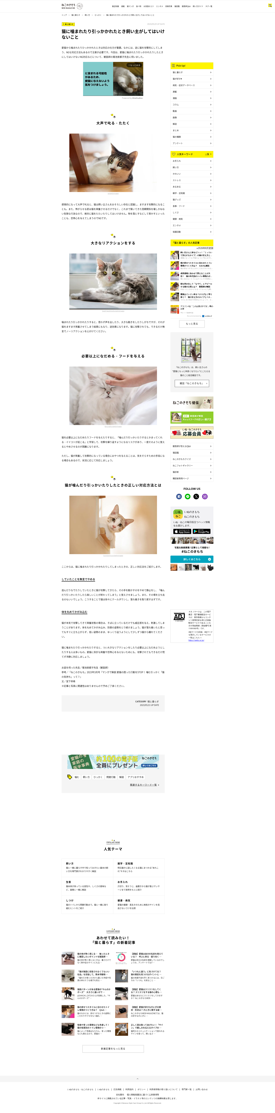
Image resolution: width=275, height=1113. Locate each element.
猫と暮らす (75, 15)
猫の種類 (177, 136)
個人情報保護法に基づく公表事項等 (143, 1095)
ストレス (177, 180)
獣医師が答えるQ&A (182, 446)
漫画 (175, 98)
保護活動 (177, 231)
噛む (77, 777)
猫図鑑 (177, 6)
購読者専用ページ (181, 478)
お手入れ (177, 160)
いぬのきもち (103, 1089)
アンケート (178, 143)
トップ (64, 15)
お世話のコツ (149, 6)
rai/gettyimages (113, 193)
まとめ (176, 130)
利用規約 (129, 1089)
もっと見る (192, 323)
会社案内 (120, 1095)
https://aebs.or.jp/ (196, 640)
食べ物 (138, 6)
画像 (175, 117)
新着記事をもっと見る (113, 1048)
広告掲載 (117, 1089)
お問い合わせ (202, 1089)
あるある (177, 186)
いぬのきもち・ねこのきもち (80, 1089)
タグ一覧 (208, 6)
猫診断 (176, 471)
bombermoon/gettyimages (113, 556)
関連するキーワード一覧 (143, 784)
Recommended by (194, 316)
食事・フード (179, 205)
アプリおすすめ (136, 777)
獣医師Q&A (186, 6)
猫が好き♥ (177, 78)
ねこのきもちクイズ (182, 459)
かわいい (177, 173)
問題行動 (111, 777)
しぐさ (176, 212)
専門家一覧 (187, 1089)
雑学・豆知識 (179, 193)
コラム (176, 104)
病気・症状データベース (184, 85)
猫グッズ (177, 199)
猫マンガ (130, 6)
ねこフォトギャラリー (183, 465)
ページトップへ (137, 1079)
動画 (175, 110)
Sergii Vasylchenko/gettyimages (113, 311)
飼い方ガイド (198, 6)
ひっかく (98, 15)
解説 (121, 777)
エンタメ (159, 6)
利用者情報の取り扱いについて (164, 1089)
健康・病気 (178, 218)
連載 (123, 6)
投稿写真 (168, 6)
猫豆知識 (115, 6)
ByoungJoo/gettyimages (113, 426)
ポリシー (142, 1089)
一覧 (207, 153)
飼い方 (87, 15)
